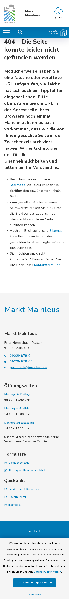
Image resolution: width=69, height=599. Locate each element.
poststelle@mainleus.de (28, 367)
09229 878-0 (20, 356)
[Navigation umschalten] (6, 32)
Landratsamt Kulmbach (23, 489)
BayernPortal (17, 497)
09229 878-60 (21, 361)
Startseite (17, 185)
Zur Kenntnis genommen (34, 583)
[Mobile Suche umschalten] (20, 32)
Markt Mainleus (32, 13)
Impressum (34, 594)
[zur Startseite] (9, 13)
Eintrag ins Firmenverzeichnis (27, 471)
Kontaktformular (47, 265)
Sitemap (56, 231)
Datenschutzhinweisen (47, 571)
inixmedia (14, 505)
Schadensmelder (19, 463)
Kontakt (34, 531)
